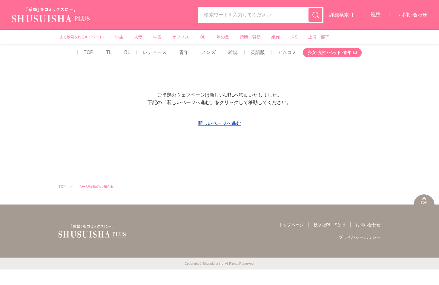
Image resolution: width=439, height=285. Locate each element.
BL (127, 52)
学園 (157, 37)
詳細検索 (339, 14)
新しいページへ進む (219, 123)
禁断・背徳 (250, 37)
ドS (294, 37)
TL (109, 52)
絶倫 (275, 37)
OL (202, 37)
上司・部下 (318, 37)
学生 (119, 37)
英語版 (258, 52)
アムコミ (287, 52)
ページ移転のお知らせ (96, 187)
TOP (88, 52)
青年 (184, 52)
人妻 (138, 37)
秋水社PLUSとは (329, 224)
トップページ (291, 224)
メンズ (208, 52)
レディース (155, 52)
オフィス (180, 37)
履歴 (375, 14)
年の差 (223, 37)
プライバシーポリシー (359, 237)
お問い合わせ (412, 14)
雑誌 (233, 52)
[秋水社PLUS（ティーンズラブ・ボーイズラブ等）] (51, 18)
